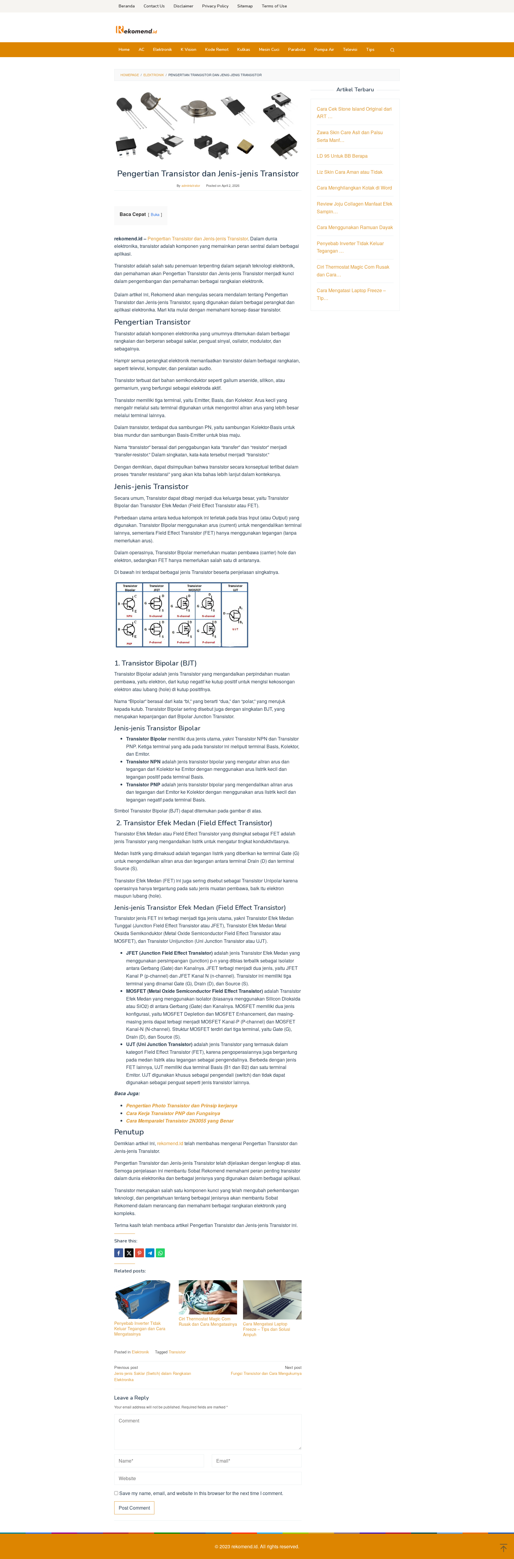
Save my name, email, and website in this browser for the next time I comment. (201, 1493)
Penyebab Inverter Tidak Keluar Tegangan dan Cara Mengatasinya (139, 1328)
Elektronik (140, 1352)
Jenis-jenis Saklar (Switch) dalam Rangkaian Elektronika (152, 1373)
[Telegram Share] (149, 1252)
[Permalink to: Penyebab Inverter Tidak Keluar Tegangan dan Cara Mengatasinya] (143, 1299)
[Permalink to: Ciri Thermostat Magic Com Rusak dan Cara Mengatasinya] (208, 1297)
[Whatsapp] (160, 1252)
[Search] (392, 49)
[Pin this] (139, 1252)
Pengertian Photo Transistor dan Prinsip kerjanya (181, 1105)
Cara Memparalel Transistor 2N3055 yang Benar (180, 1120)
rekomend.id (170, 1143)
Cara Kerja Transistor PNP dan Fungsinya (173, 1113)
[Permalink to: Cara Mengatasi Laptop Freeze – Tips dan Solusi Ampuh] (272, 1300)
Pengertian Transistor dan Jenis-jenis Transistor (198, 238)
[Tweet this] (129, 1252)
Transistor (177, 1352)
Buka (155, 214)
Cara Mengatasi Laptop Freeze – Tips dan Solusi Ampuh (266, 1329)
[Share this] (118, 1252)
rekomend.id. (245, 1546)
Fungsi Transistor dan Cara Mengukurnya (266, 1370)
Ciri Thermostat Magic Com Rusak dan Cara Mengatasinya (208, 1321)
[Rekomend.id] (136, 29)
